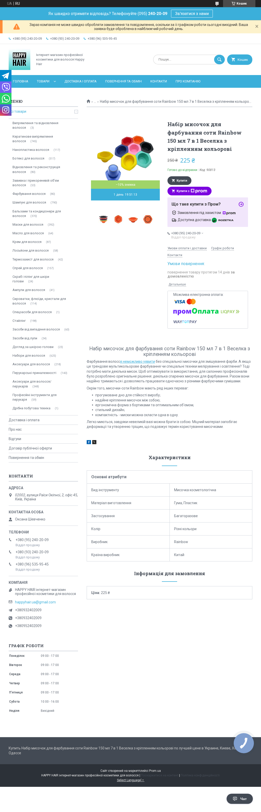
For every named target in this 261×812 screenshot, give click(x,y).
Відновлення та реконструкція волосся (36, 169)
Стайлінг (19, 321)
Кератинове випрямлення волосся (32, 139)
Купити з (183, 191)
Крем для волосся (27, 242)
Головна (20, 81)
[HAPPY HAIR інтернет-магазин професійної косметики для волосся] (19, 69)
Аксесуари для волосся (31, 364)
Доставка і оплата (80, 81)
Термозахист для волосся (33, 259)
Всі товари (17, 111)
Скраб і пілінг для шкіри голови (30, 279)
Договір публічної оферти (30, 448)
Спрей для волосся (27, 268)
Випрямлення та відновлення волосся (35, 125)
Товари (43, 81)
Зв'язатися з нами (192, 13)
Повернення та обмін (123, 81)
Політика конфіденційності (200, 775)
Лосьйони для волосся (30, 250)
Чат (243, 799)
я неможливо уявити (137, 361)
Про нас (15, 429)
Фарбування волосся (29, 194)
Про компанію (188, 81)
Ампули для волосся (28, 290)
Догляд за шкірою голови (33, 347)
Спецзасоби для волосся (32, 312)
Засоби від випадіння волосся (36, 329)
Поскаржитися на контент (159, 775)
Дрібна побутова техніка (31, 408)
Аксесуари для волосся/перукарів (31, 384)
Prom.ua (155, 771)
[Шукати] (219, 59)
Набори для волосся (28, 355)
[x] (94, 443)
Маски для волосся (27, 224)
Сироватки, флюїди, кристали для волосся (39, 301)
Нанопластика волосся (30, 150)
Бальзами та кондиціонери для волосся (36, 213)
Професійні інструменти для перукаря (34, 397)
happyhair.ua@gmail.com (35, 602)
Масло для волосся (28, 233)
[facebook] (89, 443)
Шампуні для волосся (29, 202)
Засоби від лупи (24, 338)
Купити (182, 180)
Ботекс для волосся (28, 158)
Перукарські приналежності (34, 373)
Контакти (158, 81)
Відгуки (15, 439)
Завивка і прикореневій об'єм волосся (35, 183)
